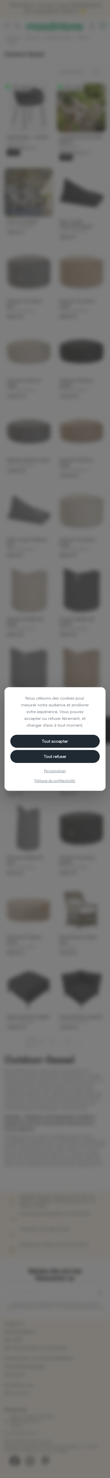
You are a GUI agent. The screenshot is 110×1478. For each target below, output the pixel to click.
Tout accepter (55, 741)
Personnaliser (55, 771)
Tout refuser (55, 756)
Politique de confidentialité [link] (54, 780)
